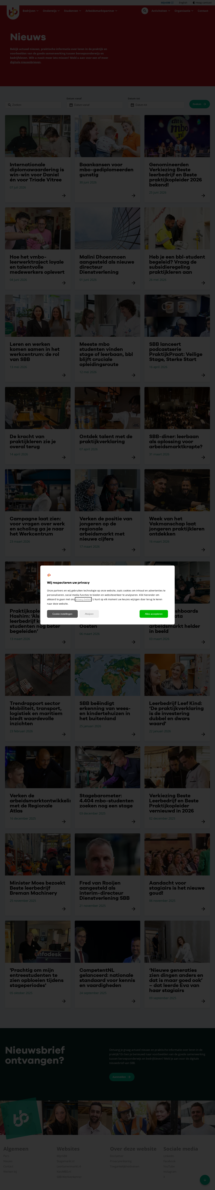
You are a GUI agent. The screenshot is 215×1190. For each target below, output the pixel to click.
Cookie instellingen (62, 614)
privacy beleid (83, 599)
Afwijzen (89, 614)
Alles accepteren (154, 614)
